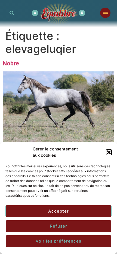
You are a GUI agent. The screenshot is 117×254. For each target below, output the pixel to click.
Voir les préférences (59, 241)
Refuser (58, 226)
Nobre (11, 63)
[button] (109, 152)
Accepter (58, 211)
